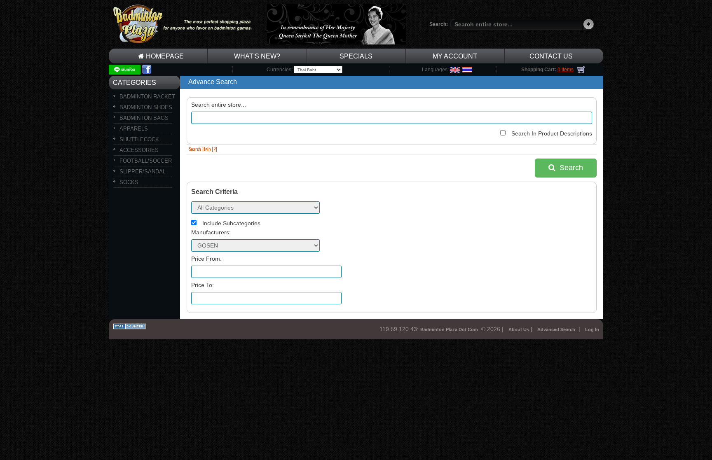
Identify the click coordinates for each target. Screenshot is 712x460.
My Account (455, 56)
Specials (356, 56)
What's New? (257, 56)
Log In (592, 329)
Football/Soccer (145, 161)
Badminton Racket (147, 96)
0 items (565, 69)
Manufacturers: (211, 232)
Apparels (133, 129)
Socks (128, 182)
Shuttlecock (139, 139)
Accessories (139, 150)
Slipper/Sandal (142, 171)
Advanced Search (556, 329)
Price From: (206, 259)
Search (569, 167)
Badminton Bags (144, 118)
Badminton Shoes (145, 107)
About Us (518, 329)
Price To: (202, 285)
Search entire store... (218, 104)
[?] (203, 149)
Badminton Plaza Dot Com (449, 329)
